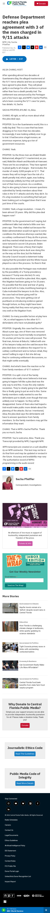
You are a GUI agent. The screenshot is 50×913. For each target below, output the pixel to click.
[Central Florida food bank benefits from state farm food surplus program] (10, 683)
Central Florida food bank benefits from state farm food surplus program (32, 685)
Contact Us (9, 830)
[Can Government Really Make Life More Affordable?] (10, 665)
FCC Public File (10, 866)
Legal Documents (11, 835)
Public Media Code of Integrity (25, 775)
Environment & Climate (29, 604)
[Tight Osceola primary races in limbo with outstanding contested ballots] (10, 647)
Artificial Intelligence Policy (15, 846)
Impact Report (10, 882)
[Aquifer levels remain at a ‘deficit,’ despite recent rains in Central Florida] (10, 608)
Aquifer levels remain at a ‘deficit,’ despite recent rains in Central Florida (32, 610)
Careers (8, 825)
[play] (3, 910)
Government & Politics (28, 643)
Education (23, 622)
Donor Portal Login (12, 871)
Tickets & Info (25, 543)
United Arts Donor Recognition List (18, 876)
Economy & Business (28, 661)
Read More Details (25, 783)
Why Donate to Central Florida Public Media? (25, 706)
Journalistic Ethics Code (24, 748)
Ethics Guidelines (11, 840)
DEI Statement (10, 851)
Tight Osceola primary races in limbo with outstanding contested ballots (32, 649)
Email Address (11, 577)
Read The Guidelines (25, 753)
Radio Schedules (11, 820)
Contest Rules (10, 861)
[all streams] (47, 910)
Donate (42, 4)
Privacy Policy (10, 856)
